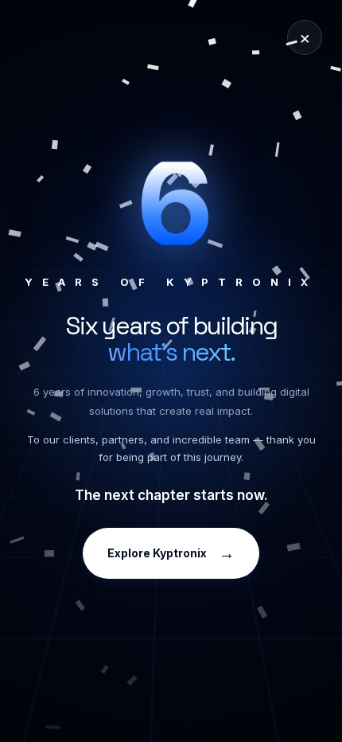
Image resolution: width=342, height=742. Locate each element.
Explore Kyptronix (171, 553)
